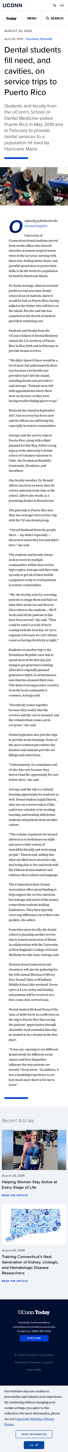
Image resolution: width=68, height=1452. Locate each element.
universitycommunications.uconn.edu (34, 1327)
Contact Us (23, 1331)
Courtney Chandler (39, 39)
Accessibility (34, 1369)
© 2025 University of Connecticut (34, 1355)
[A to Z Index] (62, 5)
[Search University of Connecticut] (54, 5)
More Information (34, 1434)
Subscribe (34, 1338)
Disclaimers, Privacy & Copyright (34, 1362)
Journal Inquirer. (36, 226)
